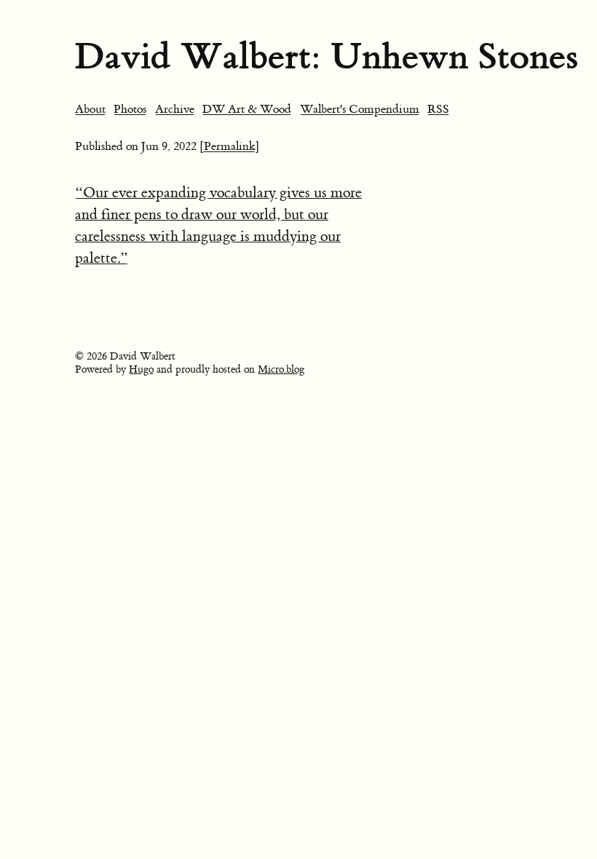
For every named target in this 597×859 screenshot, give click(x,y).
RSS (438, 109)
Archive (174, 109)
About (90, 109)
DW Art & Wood (246, 109)
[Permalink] (229, 146)
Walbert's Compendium (359, 109)
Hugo (141, 369)
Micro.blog (281, 369)
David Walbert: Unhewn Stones (326, 56)
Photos (130, 109)
